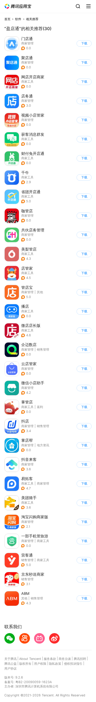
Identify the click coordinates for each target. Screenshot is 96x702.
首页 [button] (7, 19)
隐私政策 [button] (55, 664)
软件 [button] (18, 19)
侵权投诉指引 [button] (73, 664)
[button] (17, 6)
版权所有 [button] (25, 664)
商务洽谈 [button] (65, 659)
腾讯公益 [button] (10, 664)
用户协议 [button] (10, 668)
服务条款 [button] (50, 659)
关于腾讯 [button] (10, 659)
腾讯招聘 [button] (80, 659)
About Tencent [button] (30, 659)
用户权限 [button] (40, 664)
